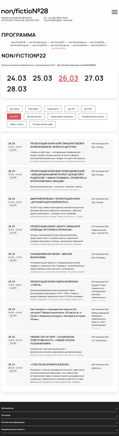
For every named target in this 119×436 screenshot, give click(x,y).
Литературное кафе (43, 124)
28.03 (17, 89)
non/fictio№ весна (19, 45)
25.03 (42, 78)
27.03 (94, 78)
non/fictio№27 (58, 42)
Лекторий (33, 108)
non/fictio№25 (39, 45)
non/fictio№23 (98, 45)
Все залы (14, 108)
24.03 (17, 78)
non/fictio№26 (97, 42)
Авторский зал (34, 116)
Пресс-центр (17, 124)
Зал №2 (88, 108)
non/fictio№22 (59, 48)
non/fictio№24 (80, 45)
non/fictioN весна (38, 42)
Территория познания (62, 116)
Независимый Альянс (93, 116)
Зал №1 (71, 108)
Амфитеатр (53, 108)
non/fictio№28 (18, 42)
